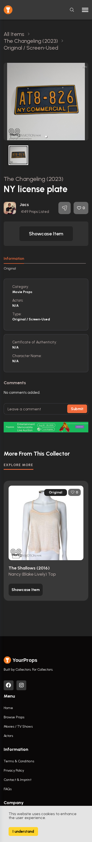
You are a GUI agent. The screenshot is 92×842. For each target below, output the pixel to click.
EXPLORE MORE (18, 465)
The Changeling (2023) (33, 178)
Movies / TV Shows (18, 726)
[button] (46, 137)
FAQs (8, 789)
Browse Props (14, 717)
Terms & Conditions (19, 761)
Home (8, 708)
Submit (77, 409)
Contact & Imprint (17, 780)
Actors (8, 736)
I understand (23, 831)
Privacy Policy (14, 770)
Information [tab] (14, 258)
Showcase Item (46, 234)
